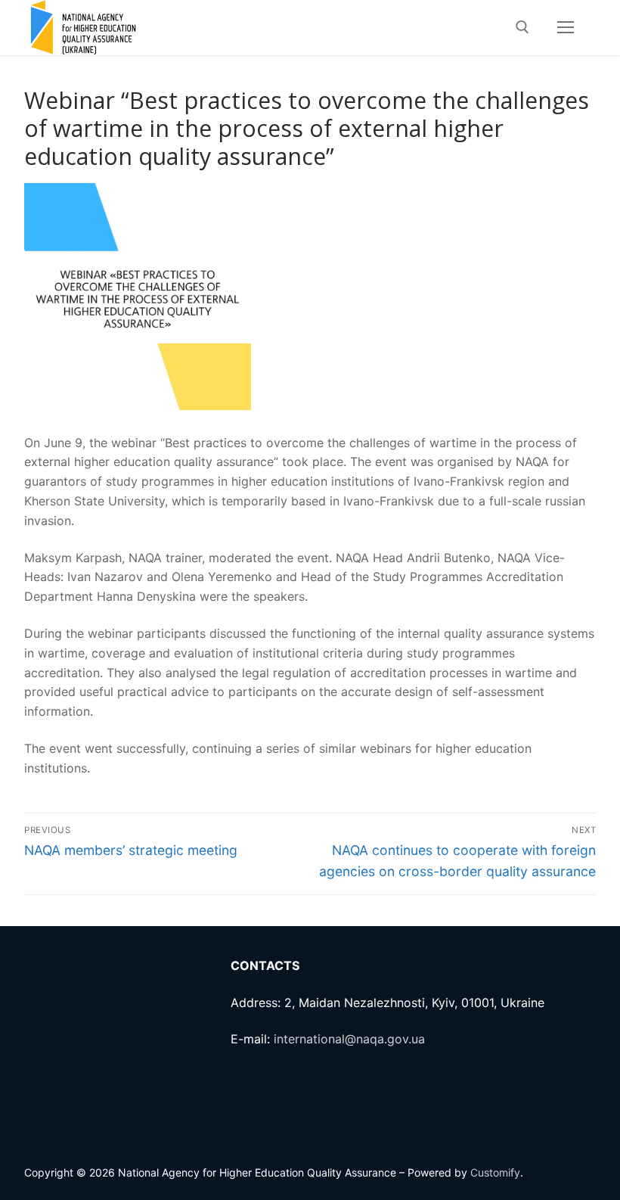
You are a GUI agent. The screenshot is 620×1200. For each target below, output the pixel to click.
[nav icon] (565, 28)
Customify (495, 1172)
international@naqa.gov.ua (349, 1038)
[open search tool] (522, 27)
